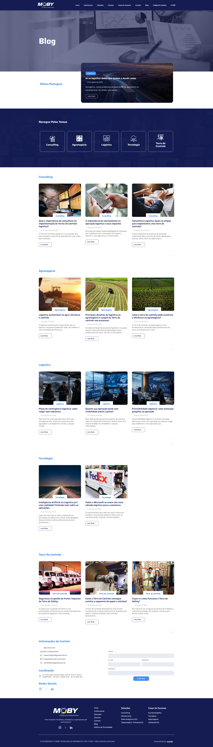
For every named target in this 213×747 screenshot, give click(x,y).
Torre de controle (60, 593)
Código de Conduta (159, 5)
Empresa (111, 669)
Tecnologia (134, 145)
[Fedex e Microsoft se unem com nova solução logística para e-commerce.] (106, 481)
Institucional (88, 5)
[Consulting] (52, 138)
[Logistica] (106, 138)
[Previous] (41, 253)
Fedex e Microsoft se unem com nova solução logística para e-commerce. (104, 504)
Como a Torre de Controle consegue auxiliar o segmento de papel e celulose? (106, 600)
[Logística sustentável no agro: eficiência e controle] (60, 294)
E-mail (110, 660)
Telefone (145, 660)
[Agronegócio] (79, 138)
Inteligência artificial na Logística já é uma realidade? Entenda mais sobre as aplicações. (59, 505)
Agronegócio (79, 145)
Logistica (106, 145)
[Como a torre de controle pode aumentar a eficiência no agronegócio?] (153, 294)
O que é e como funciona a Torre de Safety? (150, 600)
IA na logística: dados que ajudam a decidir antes (111, 78)
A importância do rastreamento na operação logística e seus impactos (103, 222)
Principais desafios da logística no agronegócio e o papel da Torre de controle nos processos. (103, 317)
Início (77, 5)
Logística (91, 73)
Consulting (52, 145)
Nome (110, 651)
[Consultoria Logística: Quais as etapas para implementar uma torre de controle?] (153, 200)
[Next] (171, 253)
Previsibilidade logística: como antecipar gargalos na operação (153, 410)
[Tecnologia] (133, 138)
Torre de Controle (161, 144)
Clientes (111, 5)
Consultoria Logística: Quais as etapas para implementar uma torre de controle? (151, 223)
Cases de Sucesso (124, 5)
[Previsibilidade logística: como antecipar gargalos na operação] (153, 388)
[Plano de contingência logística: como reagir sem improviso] (60, 388)
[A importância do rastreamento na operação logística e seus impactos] (106, 200)
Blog (147, 5)
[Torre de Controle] (160, 137)
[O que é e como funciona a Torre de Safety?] (153, 578)
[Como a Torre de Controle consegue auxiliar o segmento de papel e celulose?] (106, 578)
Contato (138, 5)
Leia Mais (91, 96)
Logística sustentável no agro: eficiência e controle (59, 316)
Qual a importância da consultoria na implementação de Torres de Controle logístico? (58, 223)
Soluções (100, 5)
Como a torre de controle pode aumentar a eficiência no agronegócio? (152, 316)
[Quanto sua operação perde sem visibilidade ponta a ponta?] (106, 388)
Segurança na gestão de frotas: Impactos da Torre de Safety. (60, 600)
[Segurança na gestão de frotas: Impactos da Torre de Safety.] (60, 578)
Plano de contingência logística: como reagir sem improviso (58, 410)
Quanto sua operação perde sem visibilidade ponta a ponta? (101, 410)
